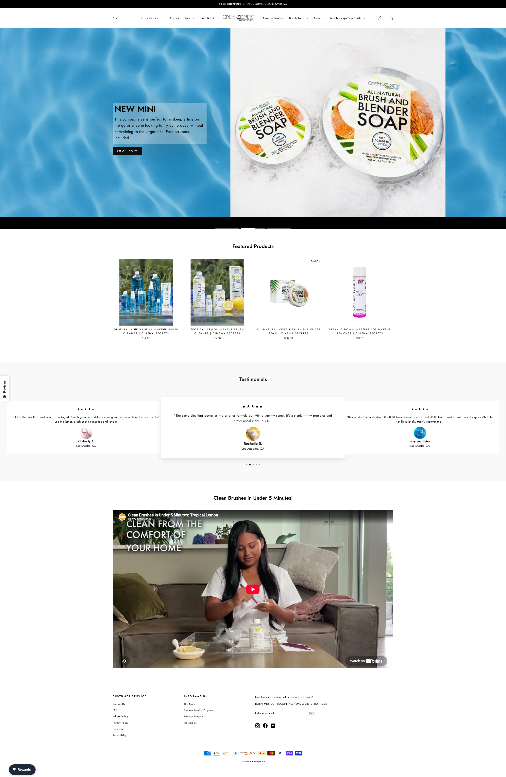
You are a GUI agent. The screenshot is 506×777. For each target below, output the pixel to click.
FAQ (115, 710)
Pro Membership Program (198, 710)
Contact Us (119, 704)
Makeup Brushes (273, 18)
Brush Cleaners (150, 18)
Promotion (118, 729)
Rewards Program (194, 716)
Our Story (189, 704)
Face (188, 18)
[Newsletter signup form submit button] (311, 713)
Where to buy (121, 716)
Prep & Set (207, 18)
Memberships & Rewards (346, 18)
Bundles (174, 18)
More (317, 18)
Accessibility (119, 735)
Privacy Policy (120, 723)
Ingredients (190, 723)
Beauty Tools (297, 18)
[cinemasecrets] (238, 18)
